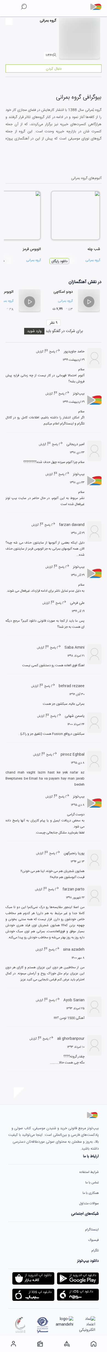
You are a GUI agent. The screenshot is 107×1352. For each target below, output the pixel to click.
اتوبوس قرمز (32, 249)
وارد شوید (34, 331)
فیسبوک (93, 1240)
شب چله (94, 249)
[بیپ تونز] (98, 7)
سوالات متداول (89, 1203)
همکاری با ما (91, 1193)
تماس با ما (92, 1182)
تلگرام (95, 1250)
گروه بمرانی (92, 260)
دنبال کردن (53, 69)
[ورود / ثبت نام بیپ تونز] (13, 1343)
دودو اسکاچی (63, 292)
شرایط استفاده (89, 1172)
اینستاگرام (92, 1229)
